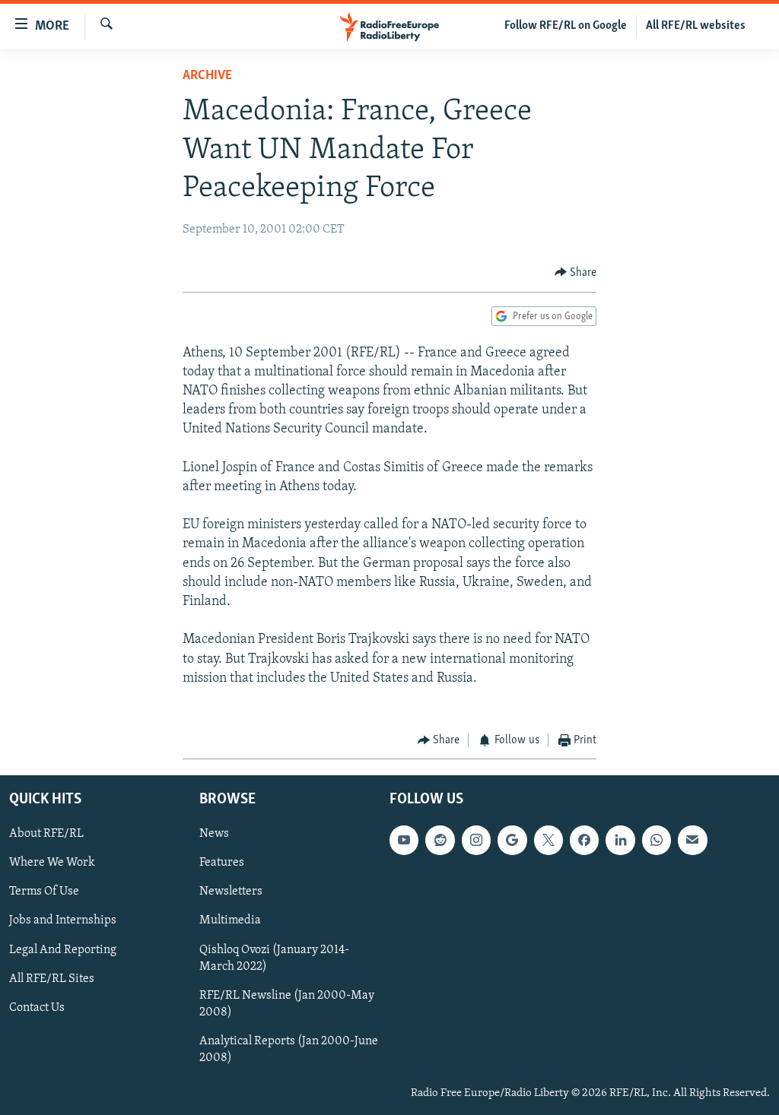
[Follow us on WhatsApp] (656, 839)
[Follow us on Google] (512, 839)
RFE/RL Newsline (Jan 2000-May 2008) (286, 1003)
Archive (207, 76)
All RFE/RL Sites (51, 978)
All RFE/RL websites (696, 26)
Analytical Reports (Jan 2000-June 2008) (288, 1048)
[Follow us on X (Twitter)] (548, 839)
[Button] (576, 273)
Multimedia (230, 920)
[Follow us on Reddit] (439, 839)
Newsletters (230, 891)
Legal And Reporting (62, 949)
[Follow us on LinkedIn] (620, 839)
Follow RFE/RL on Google (565, 26)
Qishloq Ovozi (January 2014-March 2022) (274, 957)
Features (221, 863)
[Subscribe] (692, 839)
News (214, 834)
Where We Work (52, 863)
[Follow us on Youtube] (404, 839)
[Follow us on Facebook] (584, 839)
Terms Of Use (44, 891)
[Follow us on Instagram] (476, 839)
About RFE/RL (46, 834)
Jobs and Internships (62, 920)
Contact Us (37, 1007)
